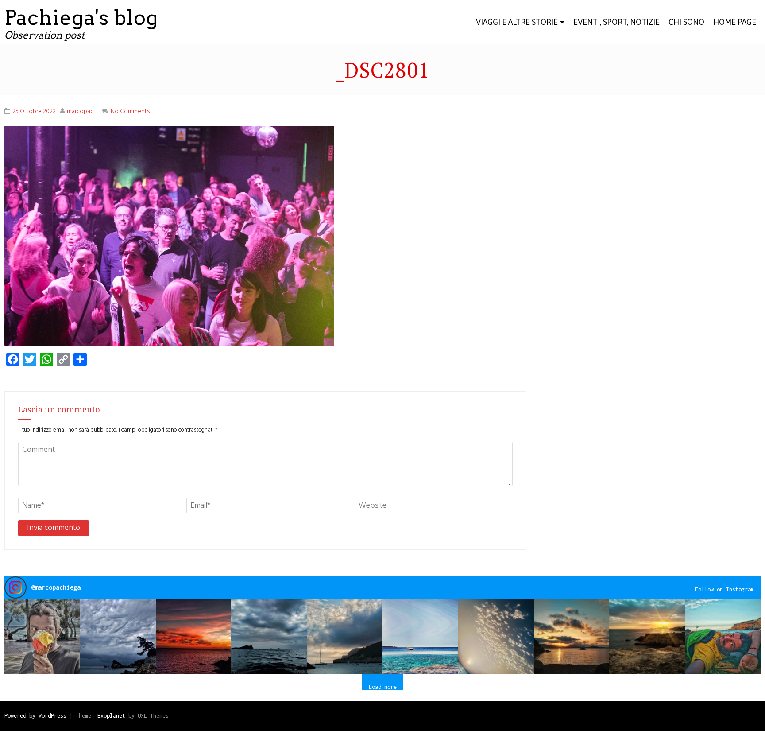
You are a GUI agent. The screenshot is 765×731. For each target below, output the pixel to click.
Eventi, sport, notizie (616, 22)
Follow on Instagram (724, 589)
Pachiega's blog (81, 18)
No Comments (130, 111)
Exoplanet (111, 715)
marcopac (80, 111)
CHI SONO (686, 22)
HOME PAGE (734, 22)
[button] (42, 636)
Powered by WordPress (35, 715)
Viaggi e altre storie (517, 22)
